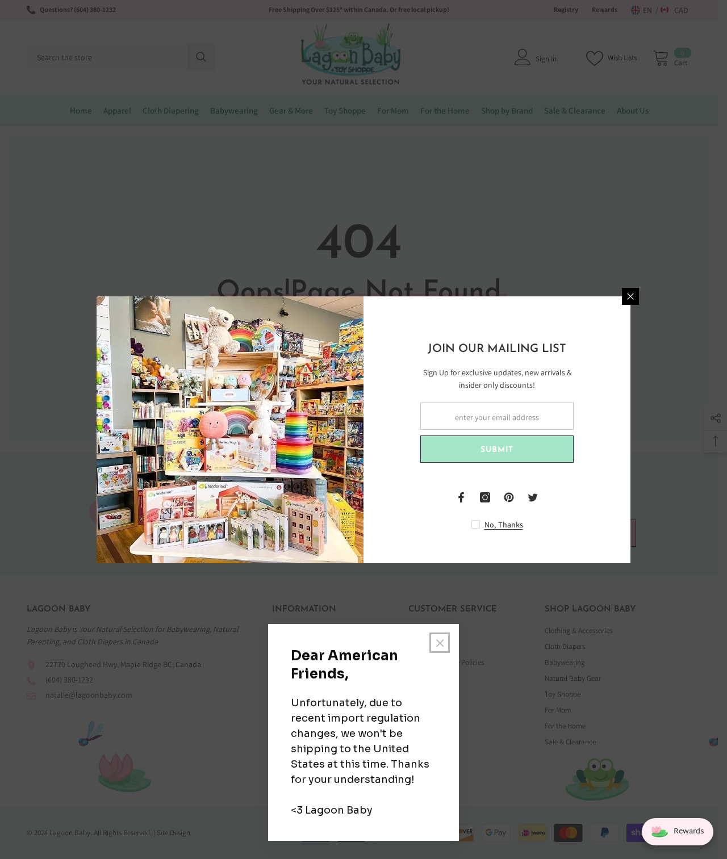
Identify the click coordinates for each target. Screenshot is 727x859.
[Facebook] (461, 497)
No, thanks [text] (503, 524)
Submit (497, 450)
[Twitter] (533, 497)
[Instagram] (485, 497)
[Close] (630, 296)
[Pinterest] (509, 497)
